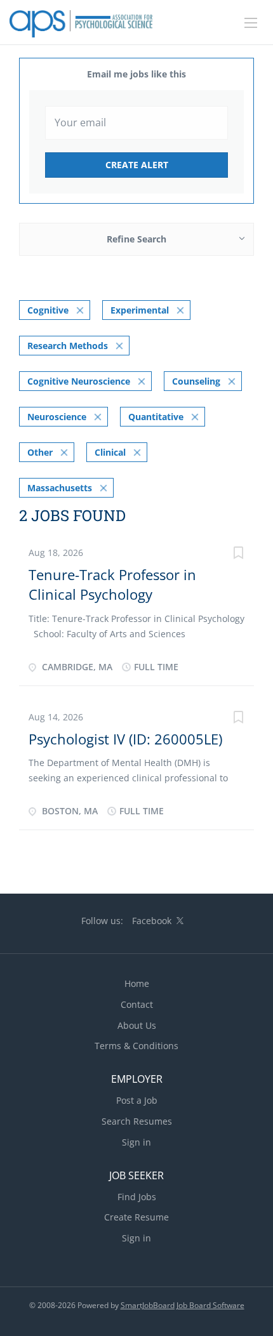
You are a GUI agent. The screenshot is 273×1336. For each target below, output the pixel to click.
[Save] (238, 554)
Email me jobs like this (136, 74)
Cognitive (48, 310)
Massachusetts (59, 488)
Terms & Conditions (136, 1046)
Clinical (110, 452)
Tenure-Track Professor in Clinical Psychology (112, 584)
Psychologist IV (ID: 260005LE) (125, 738)
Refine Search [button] (136, 239)
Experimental (139, 310)
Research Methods (67, 346)
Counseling (196, 381)
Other (40, 452)
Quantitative (155, 417)
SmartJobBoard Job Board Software (182, 1305)
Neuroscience (56, 417)
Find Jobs (136, 1197)
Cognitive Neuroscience (78, 381)
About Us (136, 1025)
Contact (137, 1004)
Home (136, 983)
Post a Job (136, 1100)
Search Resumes (137, 1121)
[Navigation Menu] (250, 22)
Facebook (151, 921)
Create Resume (136, 1217)
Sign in (136, 1142)
